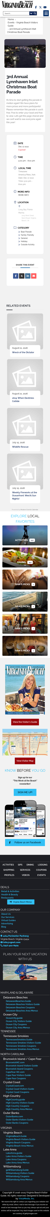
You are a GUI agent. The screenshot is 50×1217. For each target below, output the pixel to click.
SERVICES (25, 870)
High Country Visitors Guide (20, 1103)
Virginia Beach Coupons (18, 1142)
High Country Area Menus (19, 1109)
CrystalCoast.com (15, 1085)
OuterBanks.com (14, 1116)
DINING (30, 864)
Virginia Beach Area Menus (19, 1145)
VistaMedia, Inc (26, 1198)
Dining (21, 562)
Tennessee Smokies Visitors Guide (23, 1043)
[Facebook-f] (36, 7)
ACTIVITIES (8, 864)
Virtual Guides (8, 920)
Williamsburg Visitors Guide (20, 1173)
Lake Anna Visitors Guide (18, 1156)
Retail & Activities (10, 891)
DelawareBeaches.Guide (18, 1001)
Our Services (7, 917)
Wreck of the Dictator (23, 352)
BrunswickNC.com (15, 1062)
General (24, 238)
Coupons (41, 870)
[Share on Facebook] (15, 276)
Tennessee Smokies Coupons (21, 1046)
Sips (20, 864)
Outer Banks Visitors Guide (19, 1119)
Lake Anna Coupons (16, 1159)
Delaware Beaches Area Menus (22, 1010)
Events (41, 875)
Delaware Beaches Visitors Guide (23, 1004)
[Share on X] (21, 276)
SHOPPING (8, 870)
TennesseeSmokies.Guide (19, 1039)
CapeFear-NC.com (15, 1072)
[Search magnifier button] (35, 13)
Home (11, 19)
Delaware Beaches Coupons (20, 1007)
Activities (21, 540)
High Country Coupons (17, 1106)
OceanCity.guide (14, 1018)
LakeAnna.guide (14, 1153)
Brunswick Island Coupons (19, 1069)
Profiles (9, 875)
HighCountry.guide (15, 1099)
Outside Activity (28, 244)
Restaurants (7, 897)
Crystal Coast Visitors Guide (20, 1089)
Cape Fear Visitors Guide (18, 1075)
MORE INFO (23, 195)
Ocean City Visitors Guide (19, 1021)
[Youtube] (45, 7)
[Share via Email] (33, 276)
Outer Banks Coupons (17, 1123)
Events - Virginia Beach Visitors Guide (23, 24)
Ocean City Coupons (16, 1024)
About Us (6, 914)
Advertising (7, 923)
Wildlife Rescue (20, 447)
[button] (46, 13)
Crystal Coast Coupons (17, 1092)
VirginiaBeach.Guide (16, 1136)
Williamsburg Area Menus (19, 1179)
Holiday (24, 241)
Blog (3, 926)
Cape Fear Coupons (16, 1078)
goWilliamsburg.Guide (17, 1170)
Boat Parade (26, 232)
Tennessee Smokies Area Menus (22, 1049)
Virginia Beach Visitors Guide (20, 1139)
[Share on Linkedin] (27, 276)
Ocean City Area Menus (18, 1027)
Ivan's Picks (22, 584)
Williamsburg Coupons (17, 1176)
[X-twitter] (40, 7)
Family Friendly (27, 235)
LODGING (42, 864)
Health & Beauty (9, 894)
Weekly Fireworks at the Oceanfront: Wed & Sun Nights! (24, 495)
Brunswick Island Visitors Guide (22, 1065)
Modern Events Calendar (29, 510)
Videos (26, 875)
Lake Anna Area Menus (17, 1162)
